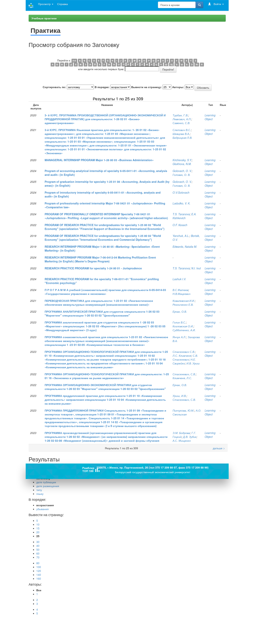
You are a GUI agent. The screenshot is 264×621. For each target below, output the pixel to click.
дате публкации (46, 482)
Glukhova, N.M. (182, 164)
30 (37, 542)
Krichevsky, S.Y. (182, 160)
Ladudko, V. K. (181, 203)
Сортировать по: (54, 87)
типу (39, 490)
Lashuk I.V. (179, 279)
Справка (62, 4)
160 (38, 578)
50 (37, 549)
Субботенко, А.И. (184, 330)
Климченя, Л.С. (182, 378)
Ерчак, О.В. (180, 311)
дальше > (218, 98)
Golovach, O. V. (182, 171)
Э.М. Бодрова (181, 433)
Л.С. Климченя (182, 355)
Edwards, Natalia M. (185, 246)
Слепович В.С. (182, 130)
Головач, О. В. (181, 175)
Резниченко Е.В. (183, 304)
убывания (42, 509)
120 (38, 571)
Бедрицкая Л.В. (182, 138)
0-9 (74, 60)
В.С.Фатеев (180, 290)
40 (37, 546)
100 (38, 567)
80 (37, 563)
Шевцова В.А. (181, 134)
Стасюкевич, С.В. (184, 374)
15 (37, 528)
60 (37, 553)
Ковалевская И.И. (184, 301)
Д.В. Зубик (190, 437)
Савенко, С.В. (181, 123)
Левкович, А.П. (182, 119)
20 (37, 532)
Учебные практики (44, 18)
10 (37, 524)
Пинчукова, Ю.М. (183, 410)
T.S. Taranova (181, 214)
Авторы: (178, 87)
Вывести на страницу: (146, 87)
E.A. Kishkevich (184, 216)
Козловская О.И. (183, 326)
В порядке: (102, 87)
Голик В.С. (179, 322)
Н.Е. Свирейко (184, 361)
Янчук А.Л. (179, 337)
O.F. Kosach (180, 225)
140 (38, 575)
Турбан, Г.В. (180, 115)
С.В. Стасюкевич (185, 357)
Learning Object (210, 117)
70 (37, 557)
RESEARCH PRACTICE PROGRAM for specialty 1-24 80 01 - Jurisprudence (93, 268)
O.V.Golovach (181, 192)
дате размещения (47, 486)
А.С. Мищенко (182, 440)
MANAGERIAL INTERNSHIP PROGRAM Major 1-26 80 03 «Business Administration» (99, 160)
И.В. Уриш (193, 363)
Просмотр (44, 4)
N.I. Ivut (196, 268)
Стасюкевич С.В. (184, 352)
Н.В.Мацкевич (181, 294)
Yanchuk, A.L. (181, 236)
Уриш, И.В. (180, 396)
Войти (217, 4)
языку (39, 494)
